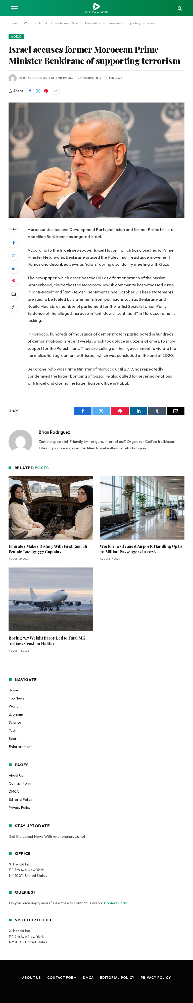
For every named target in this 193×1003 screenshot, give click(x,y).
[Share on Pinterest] (46, 91)
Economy (16, 714)
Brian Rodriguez (35, 78)
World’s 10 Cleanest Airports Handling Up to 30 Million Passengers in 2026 (141, 549)
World (16, 36)
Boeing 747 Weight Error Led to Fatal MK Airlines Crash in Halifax (47, 640)
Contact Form (20, 783)
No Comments (91, 78)
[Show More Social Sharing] (56, 91)
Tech (12, 730)
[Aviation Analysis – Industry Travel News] (96, 8)
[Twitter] (14, 255)
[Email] (14, 294)
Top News (16, 698)
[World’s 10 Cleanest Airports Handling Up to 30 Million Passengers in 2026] (142, 508)
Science (15, 722)
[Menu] (14, 8)
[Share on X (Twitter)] (38, 91)
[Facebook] (14, 243)
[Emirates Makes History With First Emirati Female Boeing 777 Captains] (51, 508)
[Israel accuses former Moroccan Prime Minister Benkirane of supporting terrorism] (96, 160)
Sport (13, 738)
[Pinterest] (14, 281)
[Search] (179, 8)
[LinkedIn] (14, 268)
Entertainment (20, 746)
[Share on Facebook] (30, 91)
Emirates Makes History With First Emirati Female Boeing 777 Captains (48, 549)
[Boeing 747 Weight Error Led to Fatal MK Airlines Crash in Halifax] (51, 599)
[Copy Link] (14, 307)
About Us (16, 775)
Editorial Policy (20, 799)
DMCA (14, 791)
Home (13, 690)
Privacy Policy (19, 807)
